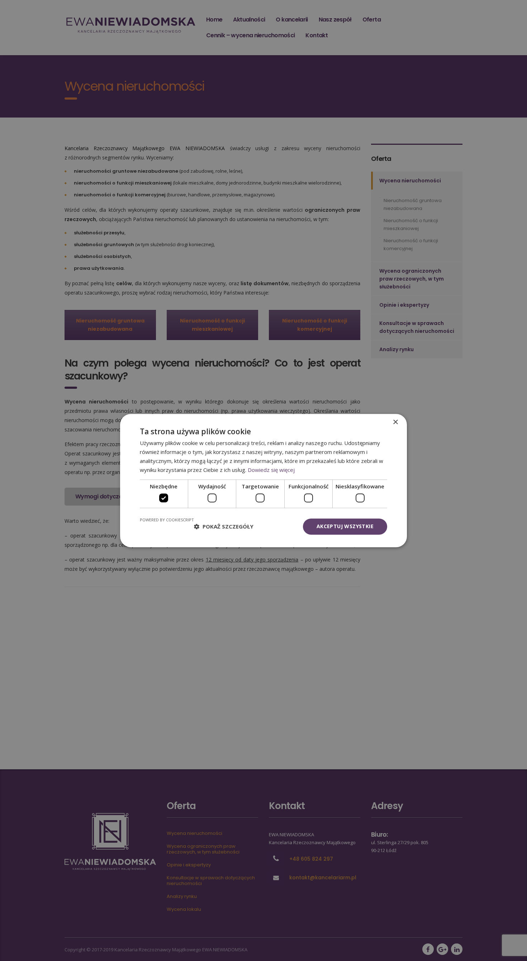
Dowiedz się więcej (271, 469)
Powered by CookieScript (167, 519)
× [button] (395, 422)
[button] (223, 526)
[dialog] (263, 480)
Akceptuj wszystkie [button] (345, 526)
